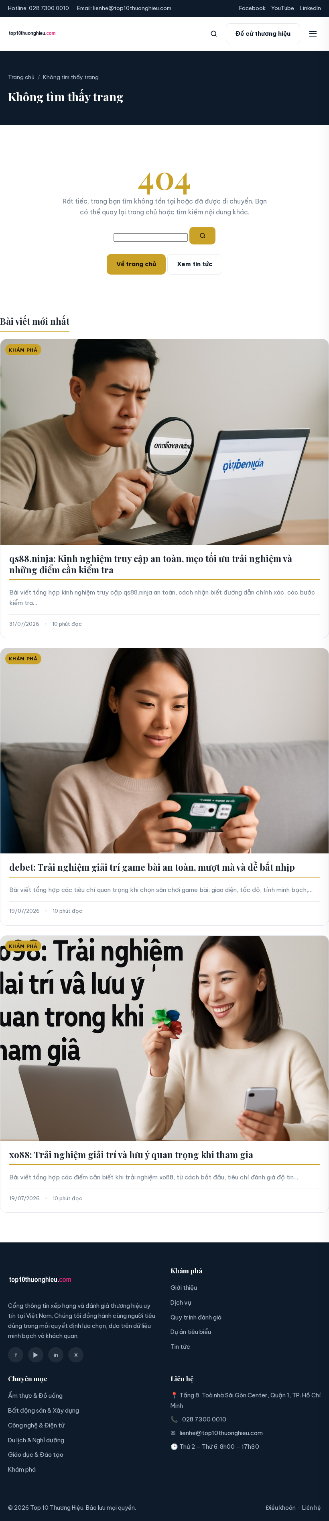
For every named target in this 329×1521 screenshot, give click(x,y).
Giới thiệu (184, 1287)
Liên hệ (311, 1507)
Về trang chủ (136, 264)
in (56, 1355)
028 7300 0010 (49, 8)
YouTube (282, 8)
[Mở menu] (313, 34)
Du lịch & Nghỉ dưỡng (36, 1440)
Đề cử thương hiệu (263, 33)
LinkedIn (310, 8)
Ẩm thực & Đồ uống (35, 1395)
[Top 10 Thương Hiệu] (32, 33)
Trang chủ (21, 77)
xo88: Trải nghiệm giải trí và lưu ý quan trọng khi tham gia (131, 1154)
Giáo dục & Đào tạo (35, 1454)
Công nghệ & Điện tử (36, 1425)
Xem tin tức (195, 264)
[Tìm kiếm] (214, 33)
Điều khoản (281, 1507)
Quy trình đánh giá (196, 1317)
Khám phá (22, 1469)
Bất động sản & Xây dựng (43, 1410)
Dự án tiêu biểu (191, 1332)
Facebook (252, 8)
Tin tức (180, 1346)
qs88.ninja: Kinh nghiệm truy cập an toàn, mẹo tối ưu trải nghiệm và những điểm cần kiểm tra (150, 564)
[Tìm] (202, 235)
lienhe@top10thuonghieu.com (132, 8)
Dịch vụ (181, 1302)
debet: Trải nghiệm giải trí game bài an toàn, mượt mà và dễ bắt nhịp (152, 867)
